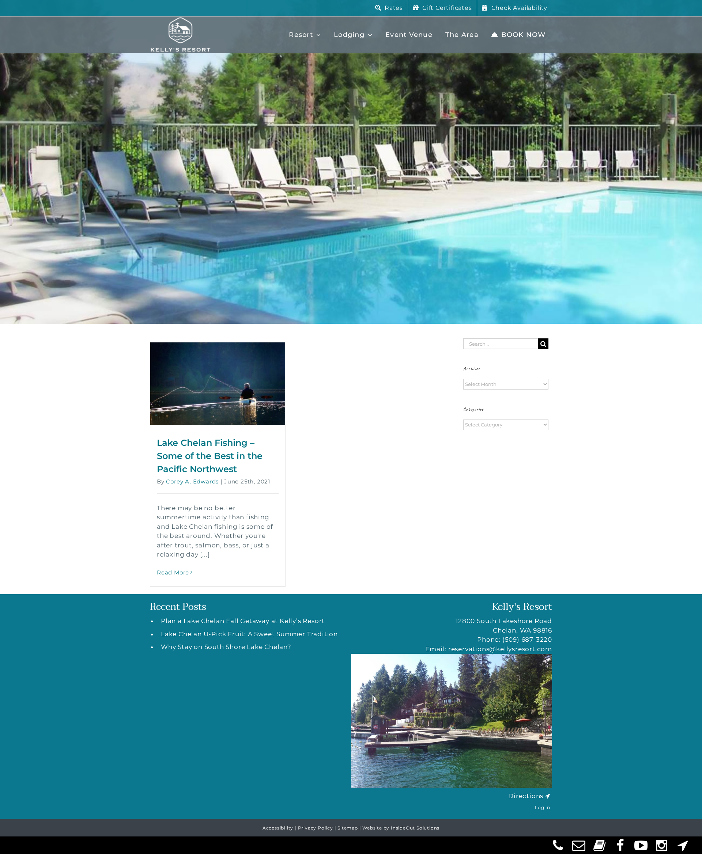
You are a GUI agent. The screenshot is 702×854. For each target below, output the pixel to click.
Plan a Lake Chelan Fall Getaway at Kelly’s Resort (243, 621)
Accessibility (278, 828)
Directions (525, 796)
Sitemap (347, 828)
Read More (173, 572)
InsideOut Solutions (415, 828)
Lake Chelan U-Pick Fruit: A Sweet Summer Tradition (249, 634)
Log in (542, 807)
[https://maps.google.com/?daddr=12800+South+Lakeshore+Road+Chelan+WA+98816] (547, 796)
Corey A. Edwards (192, 481)
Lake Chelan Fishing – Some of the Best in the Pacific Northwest (210, 455)
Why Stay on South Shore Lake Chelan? (226, 646)
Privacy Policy (315, 828)
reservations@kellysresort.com (500, 649)
